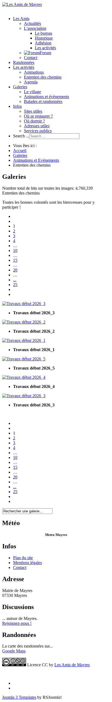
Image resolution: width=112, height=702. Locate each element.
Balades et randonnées (43, 101)
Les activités (45, 48)
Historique (44, 38)
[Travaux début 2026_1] (23, 340)
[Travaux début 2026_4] (23, 377)
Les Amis (21, 18)
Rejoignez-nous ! (17, 623)
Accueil (19, 150)
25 (15, 284)
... (14, 279)
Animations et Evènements (36, 160)
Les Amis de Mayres (72, 664)
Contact (30, 57)
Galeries (20, 87)
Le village (32, 91)
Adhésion (43, 43)
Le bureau (43, 33)
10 (15, 250)
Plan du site (23, 557)
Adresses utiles (36, 126)
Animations (34, 72)
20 (15, 270)
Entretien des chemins (42, 77)
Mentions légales (27, 562)
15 (15, 260)
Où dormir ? (34, 121)
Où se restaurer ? (38, 116)
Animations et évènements (46, 96)
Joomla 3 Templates (19, 697)
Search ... (21, 136)
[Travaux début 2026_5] (23, 359)
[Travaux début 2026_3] (23, 303)
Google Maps (14, 651)
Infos (17, 106)
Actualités (32, 23)
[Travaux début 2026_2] (23, 322)
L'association (35, 28)
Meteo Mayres (56, 535)
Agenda (31, 82)
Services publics (38, 130)
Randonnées (23, 62)
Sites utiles (33, 111)
